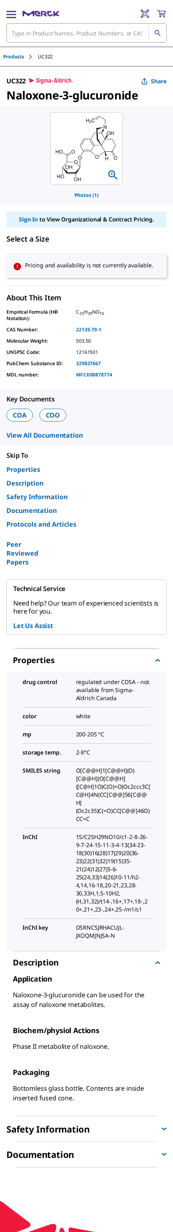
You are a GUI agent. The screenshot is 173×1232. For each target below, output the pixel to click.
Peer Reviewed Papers (22, 553)
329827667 (88, 363)
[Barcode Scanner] (145, 14)
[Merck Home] (41, 14)
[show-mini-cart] (161, 13)
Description (24, 483)
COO (53, 415)
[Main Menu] (11, 13)
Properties (23, 469)
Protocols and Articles (41, 524)
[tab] (20, 56)
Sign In (28, 219)
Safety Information (37, 496)
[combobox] (86, 33)
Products (13, 56)
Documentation (31, 510)
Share (159, 81)
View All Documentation (44, 435)
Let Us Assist (33, 626)
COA (20, 415)
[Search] (157, 33)
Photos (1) (86, 195)
